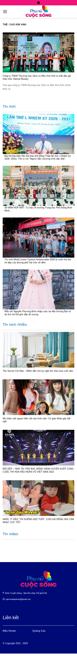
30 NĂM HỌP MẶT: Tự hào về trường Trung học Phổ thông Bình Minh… (38, 209)
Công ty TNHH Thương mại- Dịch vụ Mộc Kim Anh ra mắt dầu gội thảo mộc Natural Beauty (37, 77)
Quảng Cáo (38, 630)
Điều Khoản (9, 630)
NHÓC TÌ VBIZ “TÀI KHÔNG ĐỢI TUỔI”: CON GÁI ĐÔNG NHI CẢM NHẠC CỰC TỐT (38, 521)
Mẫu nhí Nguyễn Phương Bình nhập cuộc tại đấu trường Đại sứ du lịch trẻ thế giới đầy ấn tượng (37, 313)
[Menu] (5, 11)
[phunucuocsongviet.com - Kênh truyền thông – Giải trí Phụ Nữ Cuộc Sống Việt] (38, 11)
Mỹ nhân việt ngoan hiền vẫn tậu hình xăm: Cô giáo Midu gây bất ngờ (36, 420)
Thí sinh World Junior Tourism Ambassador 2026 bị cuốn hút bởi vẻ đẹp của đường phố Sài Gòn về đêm (37, 261)
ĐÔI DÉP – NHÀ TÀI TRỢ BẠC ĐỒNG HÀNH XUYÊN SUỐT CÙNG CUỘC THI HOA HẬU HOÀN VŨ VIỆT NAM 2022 (38, 470)
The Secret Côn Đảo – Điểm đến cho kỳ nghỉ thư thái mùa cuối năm (38, 371)
